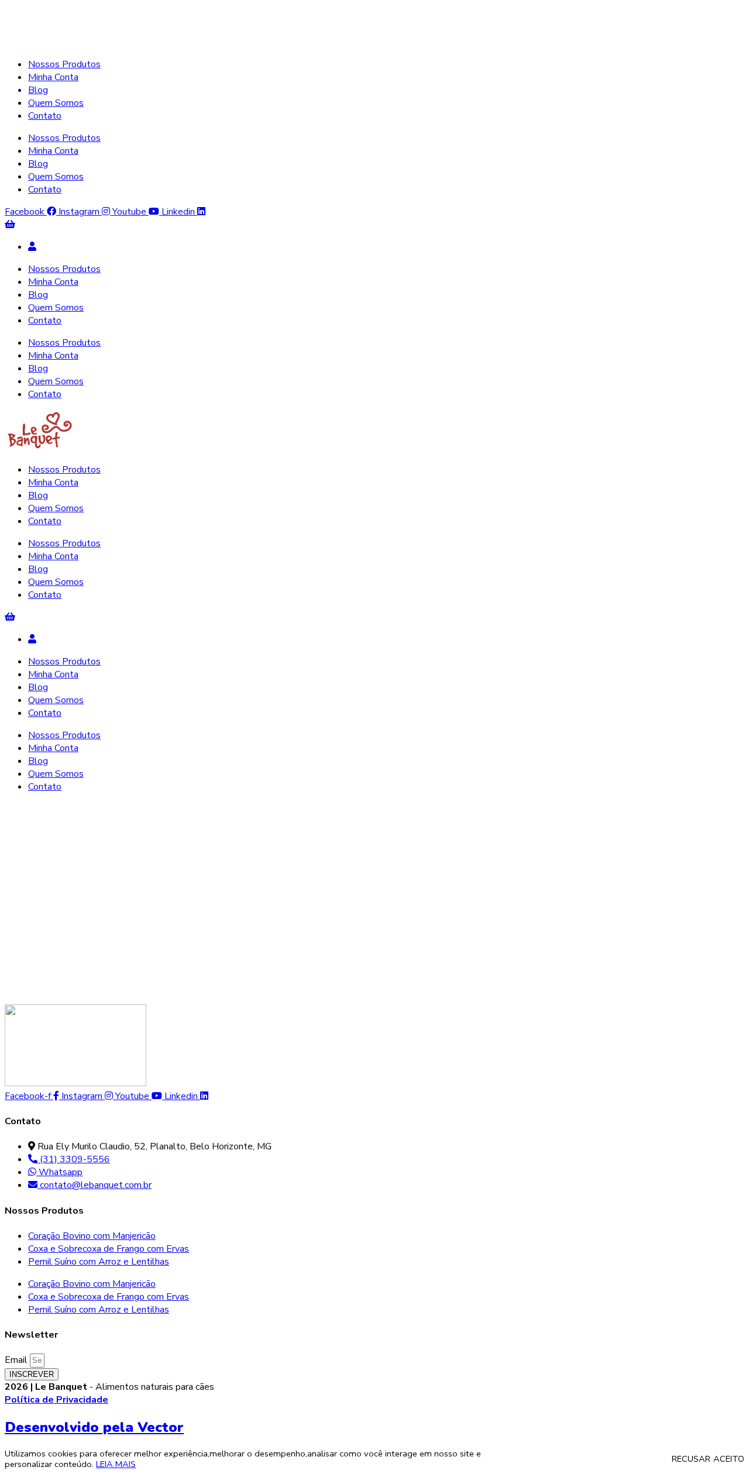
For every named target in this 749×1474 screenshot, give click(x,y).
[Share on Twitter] (40, 987)
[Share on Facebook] (15, 987)
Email (17, 1360)
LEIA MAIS (116, 1464)
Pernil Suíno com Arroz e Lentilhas (98, 1261)
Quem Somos (56, 103)
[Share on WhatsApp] (91, 987)
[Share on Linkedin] (65, 987)
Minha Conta (53, 77)
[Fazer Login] (32, 246)
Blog (38, 90)
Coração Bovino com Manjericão (92, 1236)
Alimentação (31, 839)
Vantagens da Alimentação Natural (129, 839)
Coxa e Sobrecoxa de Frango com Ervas (108, 1248)
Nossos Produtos (64, 64)
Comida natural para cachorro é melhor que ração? (284, 871)
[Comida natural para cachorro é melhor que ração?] (110, 826)
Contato (44, 115)
